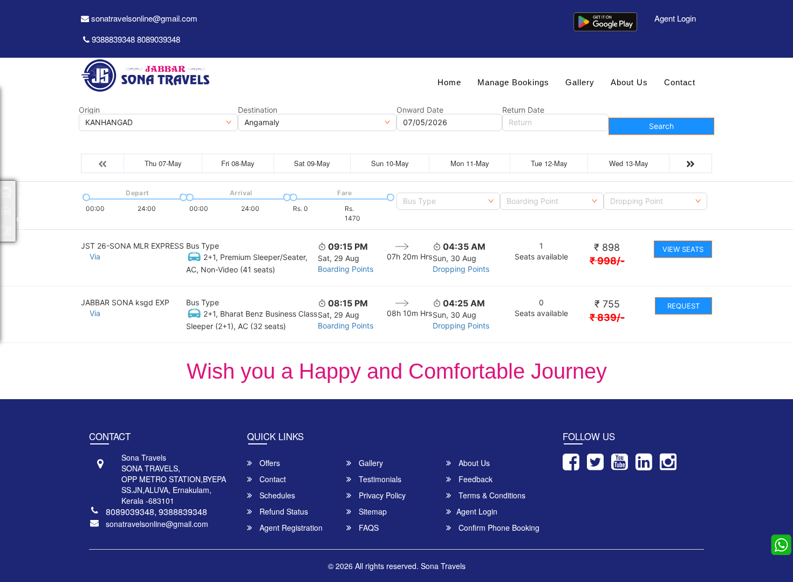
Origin (89, 110)
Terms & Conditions (490, 495)
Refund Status (282, 511)
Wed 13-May (628, 163)
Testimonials (379, 479)
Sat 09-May (312, 163)
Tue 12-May (549, 163)
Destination (257, 110)
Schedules (276, 495)
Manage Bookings (513, 82)
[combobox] (448, 201)
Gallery (579, 82)
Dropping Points (461, 268)
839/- (607, 317)
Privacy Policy (381, 495)
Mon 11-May (469, 163)
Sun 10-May (390, 163)
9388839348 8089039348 (136, 39)
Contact (679, 82)
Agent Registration (290, 527)
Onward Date (419, 110)
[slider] (85, 196)
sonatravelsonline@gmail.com (143, 18)
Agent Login (675, 18)
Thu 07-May (163, 163)
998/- (607, 260)
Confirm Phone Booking (497, 527)
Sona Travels (443, 565)
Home (449, 82)
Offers (268, 462)
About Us (629, 82)
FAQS (368, 527)
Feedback (474, 479)
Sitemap (372, 511)
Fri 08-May (238, 163)
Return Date (523, 110)
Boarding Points (345, 268)
